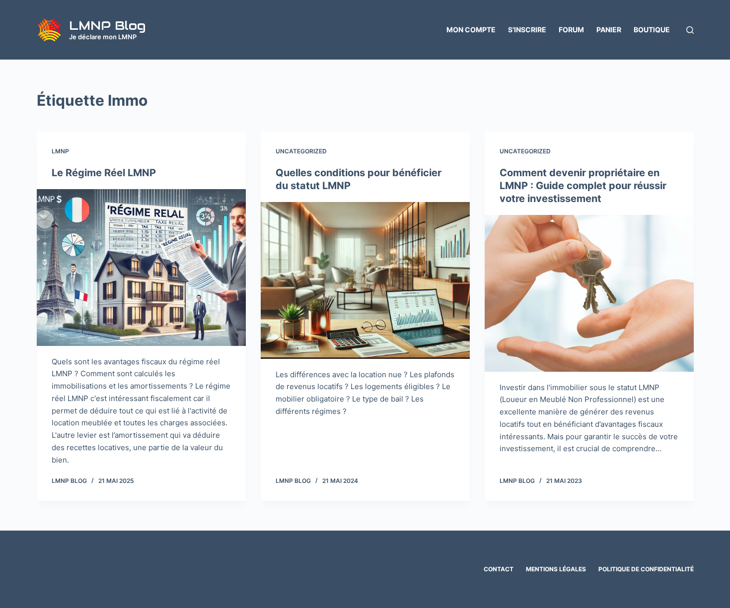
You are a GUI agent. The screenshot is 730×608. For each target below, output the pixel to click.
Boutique (652, 29)
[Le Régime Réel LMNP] (141, 267)
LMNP (60, 151)
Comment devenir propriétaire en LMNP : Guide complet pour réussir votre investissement (583, 185)
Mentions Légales (556, 569)
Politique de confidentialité (646, 569)
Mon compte (471, 29)
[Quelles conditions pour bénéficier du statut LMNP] (365, 280)
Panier (608, 29)
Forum (571, 29)
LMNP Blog (107, 25)
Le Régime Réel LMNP (104, 173)
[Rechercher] (690, 30)
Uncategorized (301, 151)
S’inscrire (527, 29)
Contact (498, 569)
